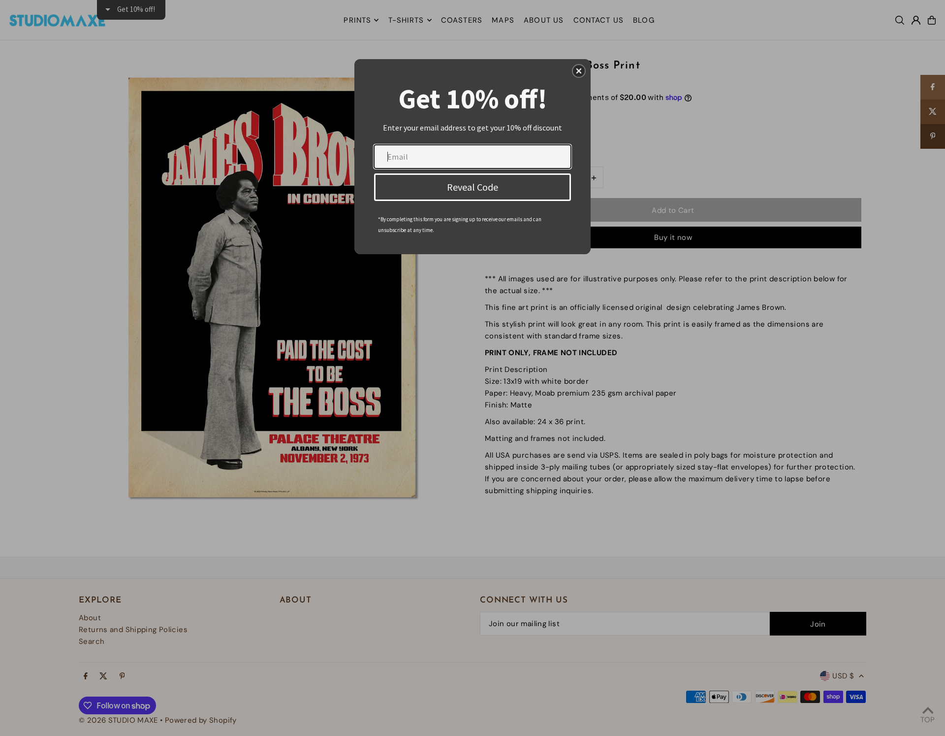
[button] (579, 71)
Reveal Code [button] (472, 187)
